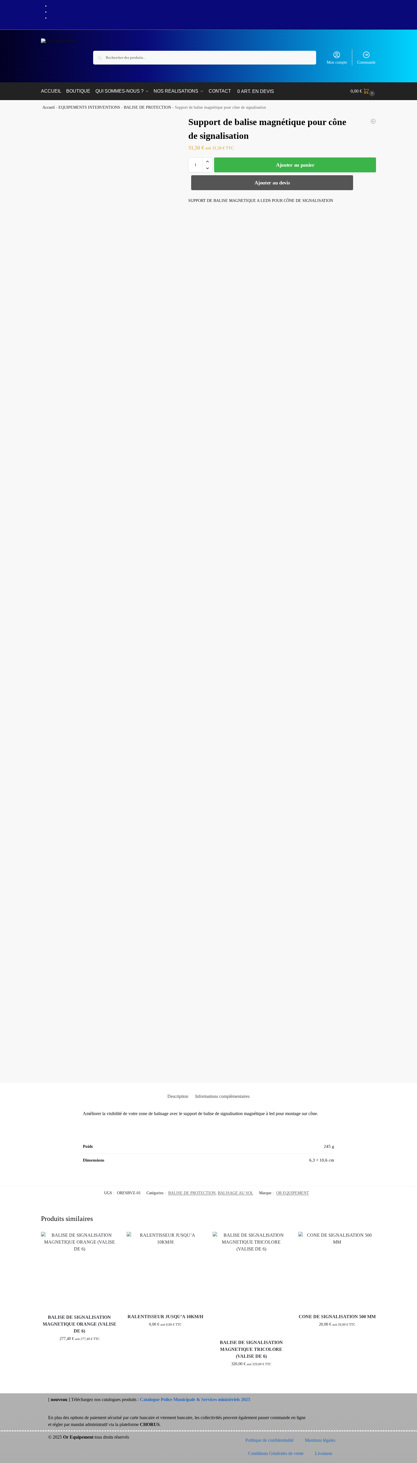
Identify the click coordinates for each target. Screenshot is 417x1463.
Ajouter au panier (295, 165)
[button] (363, 91)
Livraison (323, 1453)
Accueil (48, 107)
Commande (366, 62)
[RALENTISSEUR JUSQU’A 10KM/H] (165, 1270)
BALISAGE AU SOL (235, 1193)
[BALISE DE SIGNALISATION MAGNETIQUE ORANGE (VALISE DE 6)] (79, 1271)
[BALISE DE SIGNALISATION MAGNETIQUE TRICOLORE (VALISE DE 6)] (251, 1283)
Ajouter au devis (272, 183)
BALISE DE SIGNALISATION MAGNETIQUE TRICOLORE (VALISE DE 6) (251, 1349)
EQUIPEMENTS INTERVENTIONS (89, 107)
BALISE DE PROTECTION (147, 107)
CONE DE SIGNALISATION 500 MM (337, 1316)
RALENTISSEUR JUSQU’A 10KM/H (165, 1316)
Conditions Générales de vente (276, 1453)
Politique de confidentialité (269, 1440)
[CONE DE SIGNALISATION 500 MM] (337, 1270)
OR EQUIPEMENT (292, 1193)
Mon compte (337, 62)
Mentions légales (320, 1440)
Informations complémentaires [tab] (222, 1096)
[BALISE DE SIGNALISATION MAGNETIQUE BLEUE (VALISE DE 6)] (373, 121)
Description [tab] (177, 1096)
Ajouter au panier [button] (79, 1351)
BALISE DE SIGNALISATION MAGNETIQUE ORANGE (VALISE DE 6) (79, 1324)
